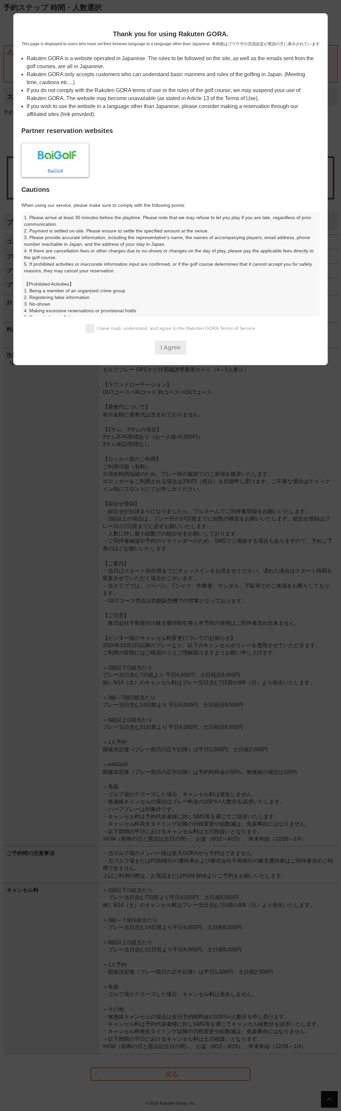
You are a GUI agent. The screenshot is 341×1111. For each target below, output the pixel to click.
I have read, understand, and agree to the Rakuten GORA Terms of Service (176, 328)
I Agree (170, 347)
